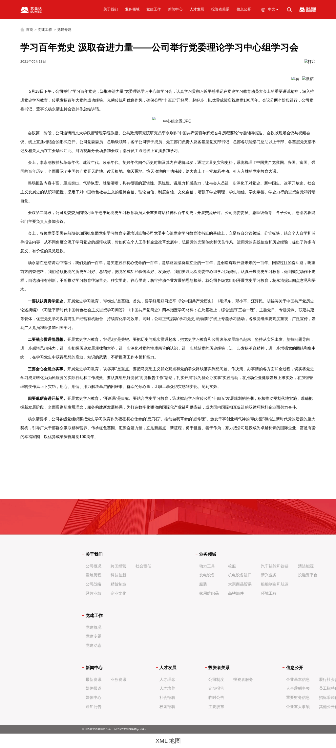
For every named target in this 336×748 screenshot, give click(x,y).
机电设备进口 (240, 575)
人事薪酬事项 (298, 688)
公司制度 (216, 679)
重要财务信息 (298, 698)
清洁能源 (306, 566)
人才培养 (167, 688)
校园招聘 (167, 707)
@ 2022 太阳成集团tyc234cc (130, 729)
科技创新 (118, 575)
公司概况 (93, 566)
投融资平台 (308, 575)
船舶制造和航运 (274, 584)
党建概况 (93, 627)
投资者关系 (220, 9)
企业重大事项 (298, 707)
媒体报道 (93, 688)
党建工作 (153, 9)
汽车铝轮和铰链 (274, 566)
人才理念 (167, 679)
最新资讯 (93, 679)
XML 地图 (168, 741)
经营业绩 (93, 593)
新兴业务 (269, 575)
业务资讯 (118, 679)
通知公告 (93, 707)
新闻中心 (175, 9)
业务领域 (132, 9)
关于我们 (110, 9)
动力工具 (207, 566)
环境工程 (269, 593)
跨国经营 (118, 566)
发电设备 (207, 575)
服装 (203, 584)
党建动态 (93, 645)
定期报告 (216, 688)
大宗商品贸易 (240, 584)
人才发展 (197, 9)
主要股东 (216, 707)
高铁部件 (236, 593)
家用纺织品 (209, 593)
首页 (29, 29)
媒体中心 (93, 698)
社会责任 (143, 566)
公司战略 (93, 584)
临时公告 (216, 698)
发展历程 (93, 575)
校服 (232, 566)
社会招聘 (167, 698)
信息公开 (244, 9)
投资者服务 (243, 679)
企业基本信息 (298, 679)
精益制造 (118, 584)
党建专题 (64, 29)
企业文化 (118, 593)
